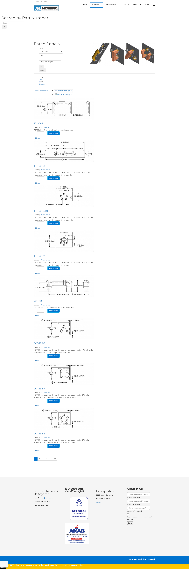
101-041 (38, 123)
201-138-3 (40, 343)
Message (134, 511)
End (54, 459)
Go (4, 27)
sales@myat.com (46, 498)
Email (133, 504)
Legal (98, 502)
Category (42, 84)
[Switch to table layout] (64, 94)
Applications (110, 5)
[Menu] (154, 5)
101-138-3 (39, 166)
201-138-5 (40, 433)
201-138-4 (40, 388)
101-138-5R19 (41, 211)
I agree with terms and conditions (139, 518)
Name (41, 80)
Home (85, 5)
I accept (3, 568)
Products (96, 5)
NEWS (147, 5)
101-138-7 (39, 256)
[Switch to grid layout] (63, 91)
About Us (125, 5)
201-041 (38, 301)
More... (37, 138)
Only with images (46, 62)
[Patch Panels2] (122, 54)
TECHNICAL (137, 5)
